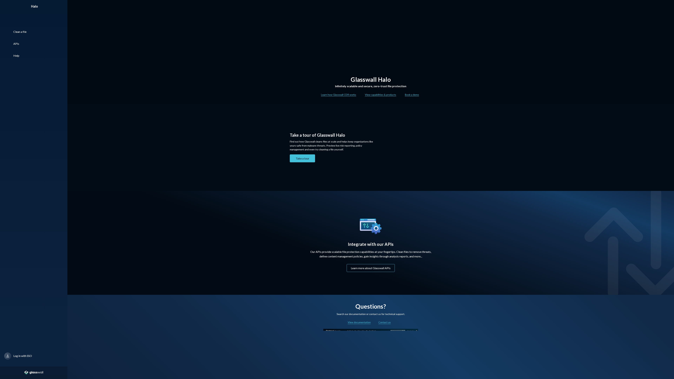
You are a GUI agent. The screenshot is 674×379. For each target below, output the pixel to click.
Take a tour (302, 158)
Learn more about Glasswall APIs (371, 268)
